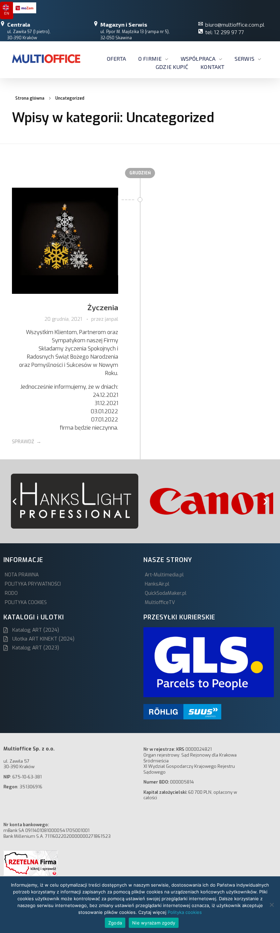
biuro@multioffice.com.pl (234, 24)
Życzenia (102, 307)
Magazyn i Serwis (123, 24)
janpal (111, 319)
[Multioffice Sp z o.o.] (46, 58)
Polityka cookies (185, 912)
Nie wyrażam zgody (153, 922)
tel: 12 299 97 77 (224, 32)
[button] (14, 501)
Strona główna (29, 98)
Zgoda (115, 922)
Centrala (18, 24)
